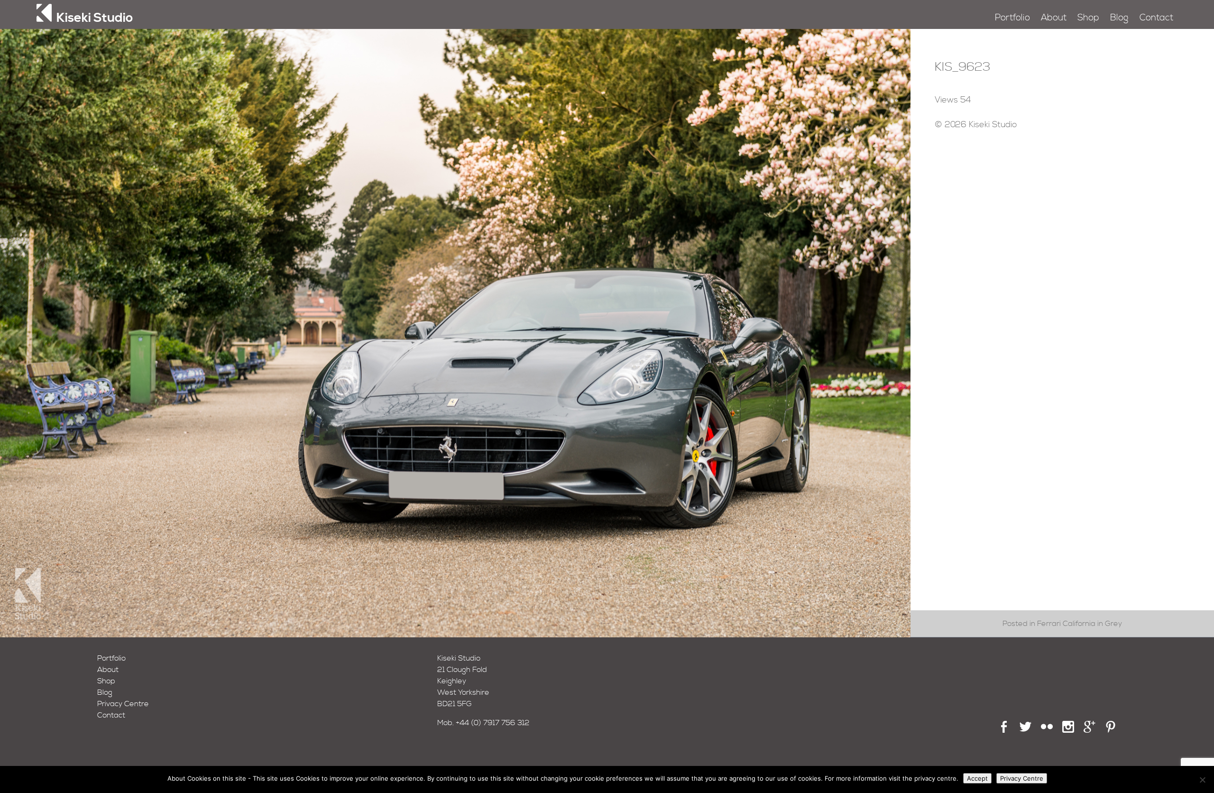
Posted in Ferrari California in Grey (1062, 623)
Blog (1119, 18)
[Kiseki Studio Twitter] (1025, 730)
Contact (1156, 18)
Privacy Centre (123, 704)
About (1054, 18)
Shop (1088, 18)
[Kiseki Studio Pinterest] (1111, 730)
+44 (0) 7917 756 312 (493, 723)
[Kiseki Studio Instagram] (1068, 730)
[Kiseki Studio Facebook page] (1004, 730)
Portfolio (1012, 18)
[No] (1202, 779)
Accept (977, 778)
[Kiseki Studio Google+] (1089, 730)
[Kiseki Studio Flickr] (1047, 730)
